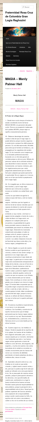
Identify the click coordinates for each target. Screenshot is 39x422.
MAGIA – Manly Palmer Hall (19, 109)
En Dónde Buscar (11, 47)
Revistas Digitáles (11, 64)
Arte (29, 47)
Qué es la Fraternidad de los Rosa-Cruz (17, 43)
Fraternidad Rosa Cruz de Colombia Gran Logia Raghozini (19, 16)
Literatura (22, 47)
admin (13, 409)
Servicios (16, 56)
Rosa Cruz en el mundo (13, 60)
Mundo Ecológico (11, 51)
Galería (8, 56)
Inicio (7, 38)
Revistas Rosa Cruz (25, 51)
